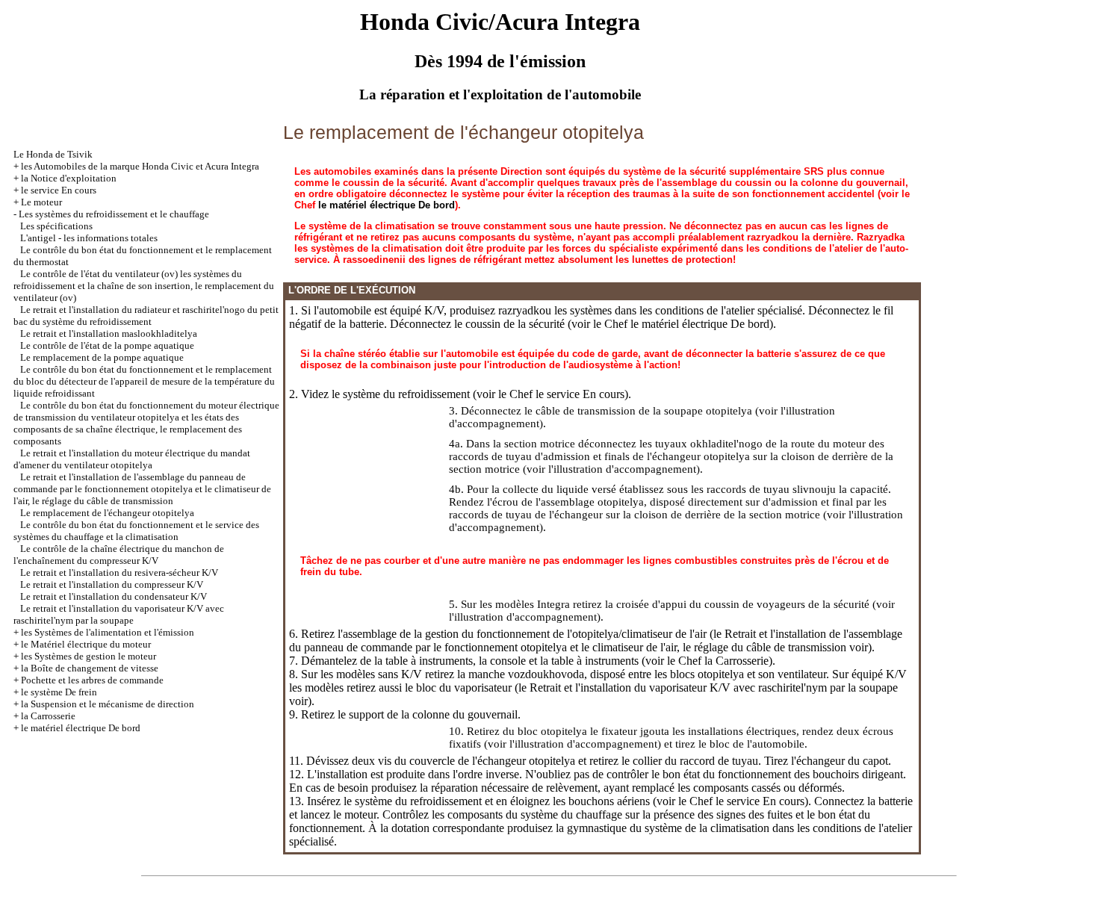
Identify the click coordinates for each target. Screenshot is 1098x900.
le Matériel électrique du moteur (86, 644)
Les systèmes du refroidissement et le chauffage (114, 214)
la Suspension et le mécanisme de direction (107, 704)
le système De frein (59, 692)
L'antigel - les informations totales (89, 237)
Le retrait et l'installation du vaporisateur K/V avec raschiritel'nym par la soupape (118, 614)
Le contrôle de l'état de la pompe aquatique (107, 345)
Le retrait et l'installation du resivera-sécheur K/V (119, 572)
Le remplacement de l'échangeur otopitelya (107, 512)
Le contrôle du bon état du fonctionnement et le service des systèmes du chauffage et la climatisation (136, 530)
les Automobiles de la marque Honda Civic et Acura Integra (140, 166)
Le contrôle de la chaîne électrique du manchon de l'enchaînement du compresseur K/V (118, 554)
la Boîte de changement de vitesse (89, 668)
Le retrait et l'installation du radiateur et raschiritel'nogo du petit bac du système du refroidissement (146, 315)
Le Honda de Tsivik (53, 154)
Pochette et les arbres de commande (92, 680)
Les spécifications (56, 226)
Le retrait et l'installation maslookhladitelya (108, 333)
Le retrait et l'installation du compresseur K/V (111, 584)
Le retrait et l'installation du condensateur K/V (113, 596)
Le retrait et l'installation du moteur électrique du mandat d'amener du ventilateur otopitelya (131, 459)
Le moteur (41, 202)
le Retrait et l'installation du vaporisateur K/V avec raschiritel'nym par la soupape (708, 687)
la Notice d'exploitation (69, 178)
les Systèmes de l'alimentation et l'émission (107, 632)
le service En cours (58, 190)
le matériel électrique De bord (80, 727)
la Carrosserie (48, 715)
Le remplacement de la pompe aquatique (102, 357)
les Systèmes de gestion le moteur (88, 656)
